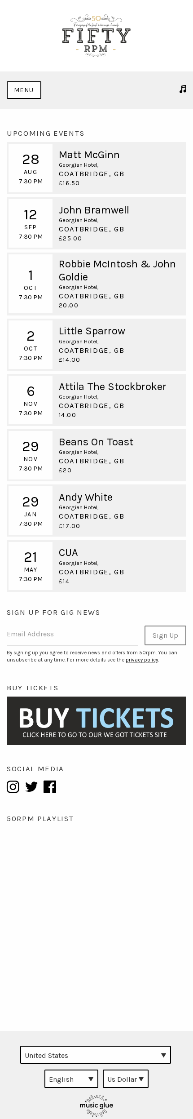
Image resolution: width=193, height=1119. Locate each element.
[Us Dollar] (126, 1079)
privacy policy (142, 660)
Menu (24, 90)
